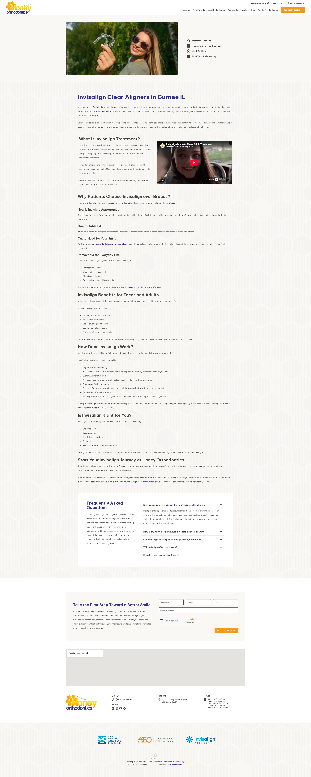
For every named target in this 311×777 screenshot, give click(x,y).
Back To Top (155, 758)
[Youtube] (120, 708)
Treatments (233, 10)
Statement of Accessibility (174, 762)
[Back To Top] (155, 755)
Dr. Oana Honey (142, 111)
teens (130, 287)
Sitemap (130, 762)
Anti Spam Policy (155, 762)
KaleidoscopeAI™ (176, 764)
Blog (253, 10)
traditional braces (103, 111)
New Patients (199, 10)
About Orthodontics (216, 10)
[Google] (124, 708)
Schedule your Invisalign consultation (131, 481)
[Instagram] (117, 708)
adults (140, 287)
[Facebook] (113, 708)
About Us (186, 10)
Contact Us (273, 10)
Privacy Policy (141, 762)
